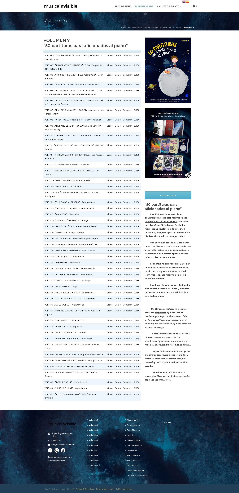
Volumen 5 (93, 440)
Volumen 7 (93, 450)
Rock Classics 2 (134, 460)
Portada (125, 28)
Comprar (127, 55)
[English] (184, 1)
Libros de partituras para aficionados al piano (157, 28)
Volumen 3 (93, 430)
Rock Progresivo (134, 445)
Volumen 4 (93, 435)
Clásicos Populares (135, 470)
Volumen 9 (93, 460)
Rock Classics (133, 430)
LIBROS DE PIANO (121, 6)
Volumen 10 (94, 465)
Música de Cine (133, 420)
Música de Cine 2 (134, 440)
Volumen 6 (93, 445)
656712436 (56, 440)
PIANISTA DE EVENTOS (168, 6)
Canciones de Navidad (137, 475)
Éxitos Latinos (133, 425)
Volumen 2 (93, 425)
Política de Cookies (124, 489)
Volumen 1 (93, 420)
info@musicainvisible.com (63, 444)
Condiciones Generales (105, 489)
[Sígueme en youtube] (63, 450)
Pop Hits (131, 435)
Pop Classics (133, 465)
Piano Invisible (133, 455)
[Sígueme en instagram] (56, 450)
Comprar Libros (168, 195)
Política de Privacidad (85, 489)
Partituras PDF (144, 6)
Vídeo (110, 55)
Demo (118, 55)
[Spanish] (187, 1)
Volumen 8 (93, 455)
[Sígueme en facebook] (50, 450)
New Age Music (133, 450)
